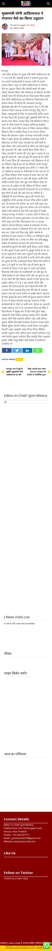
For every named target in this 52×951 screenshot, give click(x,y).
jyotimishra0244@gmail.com (26, 838)
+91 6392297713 (20, 834)
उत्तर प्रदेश (19, 359)
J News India (18, 28)
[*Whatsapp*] (37, 350)
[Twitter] (17, 350)
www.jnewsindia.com (24, 841)
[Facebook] (7, 350)
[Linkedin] (27, 350)
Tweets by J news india (16, 878)
